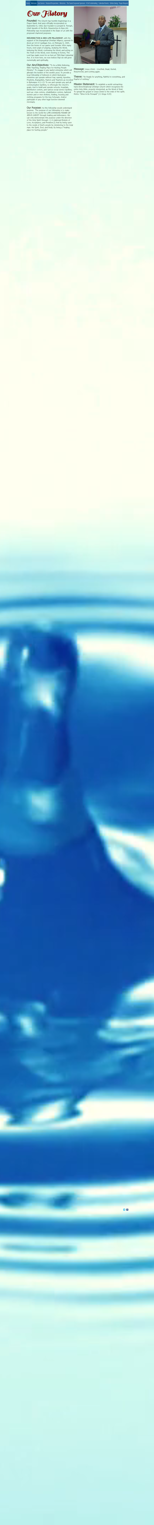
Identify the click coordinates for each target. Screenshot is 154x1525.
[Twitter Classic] (124, 1210)
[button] (76, 3)
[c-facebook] (127, 1210)
